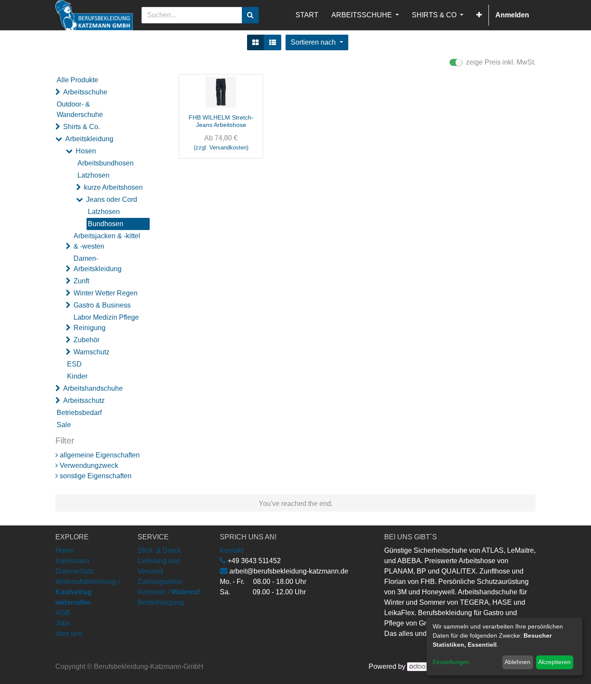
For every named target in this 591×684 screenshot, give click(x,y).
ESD (74, 364)
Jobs (62, 623)
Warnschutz (91, 352)
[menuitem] (307, 15)
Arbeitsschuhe (85, 92)
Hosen (86, 151)
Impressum (72, 560)
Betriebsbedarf (79, 412)
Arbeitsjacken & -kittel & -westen (107, 241)
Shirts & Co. (81, 126)
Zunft (81, 281)
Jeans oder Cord (111, 199)
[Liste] (272, 42)
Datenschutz (74, 571)
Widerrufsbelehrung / (87, 592)
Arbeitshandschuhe (93, 388)
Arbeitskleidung (89, 139)
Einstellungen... (454, 661)
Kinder (77, 376)
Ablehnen (517, 661)
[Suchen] (250, 15)
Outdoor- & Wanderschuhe (80, 109)
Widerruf (185, 592)
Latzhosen (93, 175)
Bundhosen (105, 223)
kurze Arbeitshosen (113, 187)
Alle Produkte (77, 80)
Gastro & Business (102, 305)
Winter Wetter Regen (106, 293)
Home (64, 550)
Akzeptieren (554, 661)
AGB (62, 612)
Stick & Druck (159, 550)
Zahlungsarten (160, 581)
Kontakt (231, 550)
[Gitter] (255, 42)
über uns (68, 633)
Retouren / (154, 592)
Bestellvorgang (161, 602)
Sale (64, 424)
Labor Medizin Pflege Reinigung (106, 322)
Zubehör (87, 340)
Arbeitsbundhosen (105, 163)
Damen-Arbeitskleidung (98, 263)
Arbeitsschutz (84, 400)
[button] (479, 15)
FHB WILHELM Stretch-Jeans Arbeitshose (221, 121)
